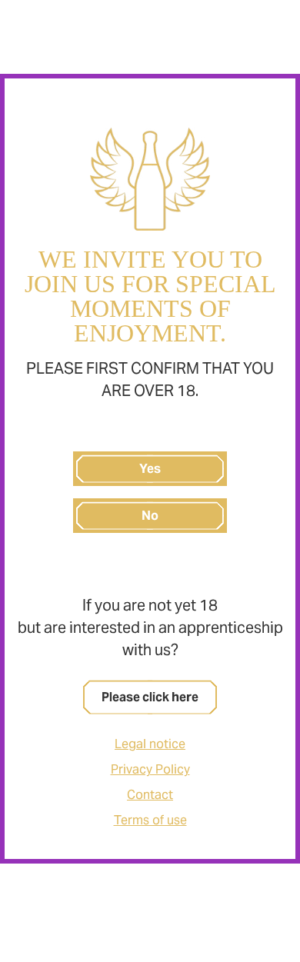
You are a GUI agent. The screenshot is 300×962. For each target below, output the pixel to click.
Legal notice (150, 744)
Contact (150, 795)
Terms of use (150, 820)
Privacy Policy (150, 769)
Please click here (150, 697)
